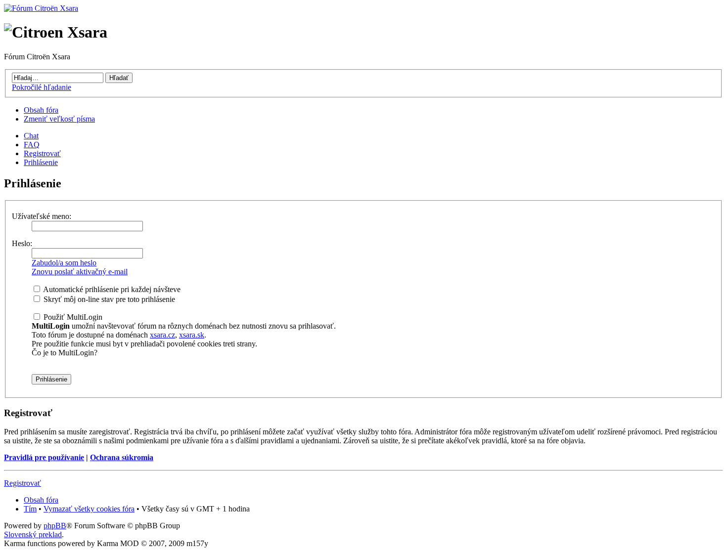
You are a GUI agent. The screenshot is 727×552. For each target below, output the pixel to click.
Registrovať (42, 153)
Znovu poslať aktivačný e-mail (80, 271)
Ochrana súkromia (121, 457)
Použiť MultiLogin (72, 317)
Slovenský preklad (33, 534)
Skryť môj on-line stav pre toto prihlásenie (108, 299)
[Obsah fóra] (41, 8)
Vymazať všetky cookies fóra (89, 509)
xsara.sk (191, 335)
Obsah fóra (41, 110)
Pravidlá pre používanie (44, 457)
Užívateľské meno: (41, 216)
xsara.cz (162, 335)
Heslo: (22, 243)
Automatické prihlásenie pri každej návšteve (111, 289)
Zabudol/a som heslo (64, 262)
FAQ (32, 144)
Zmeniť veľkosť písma (59, 119)
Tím (30, 509)
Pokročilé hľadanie (41, 87)
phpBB (55, 525)
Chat (31, 135)
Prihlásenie (41, 162)
